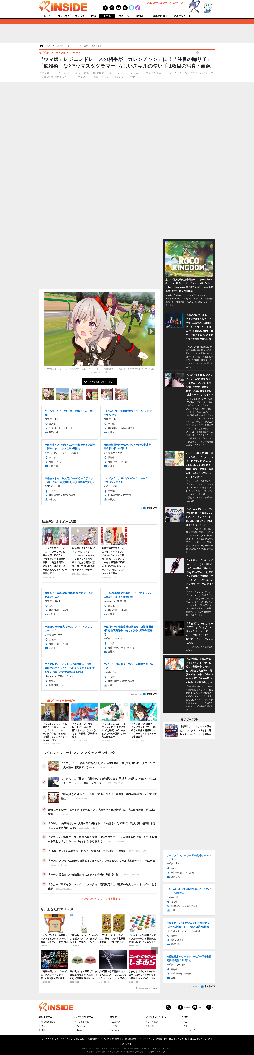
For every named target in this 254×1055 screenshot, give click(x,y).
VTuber (115, 1030)
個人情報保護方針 (129, 1039)
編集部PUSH (160, 16)
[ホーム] (41, 46)
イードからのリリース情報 (150, 1039)
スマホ (107, 16)
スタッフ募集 (125, 1044)
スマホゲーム (82, 1022)
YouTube (201, 1007)
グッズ (151, 1026)
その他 (184, 1017)
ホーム (47, 16)
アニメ (186, 1022)
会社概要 (115, 1039)
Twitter (174, 1007)
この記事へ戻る (101, 382)
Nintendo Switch (48, 1022)
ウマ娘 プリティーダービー (59, 700)
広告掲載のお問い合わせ (98, 1039)
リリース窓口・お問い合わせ (73, 1039)
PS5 (93, 16)
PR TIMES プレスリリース (175, 1039)
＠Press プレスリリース (199, 1039)
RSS (213, 1007)
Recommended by (143, 988)
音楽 (185, 1026)
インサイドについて (50, 1039)
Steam (79, 1030)
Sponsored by (136, 508)
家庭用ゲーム (45, 1017)
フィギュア (153, 1022)
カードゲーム (189, 1030)
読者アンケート (182, 16)
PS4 (43, 1030)
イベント (116, 1026)
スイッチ (80, 16)
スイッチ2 (63, 16)
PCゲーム (123, 16)
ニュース (116, 1022)
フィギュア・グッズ (156, 1017)
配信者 (140, 16)
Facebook (187, 1007)
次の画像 (151, 331)
